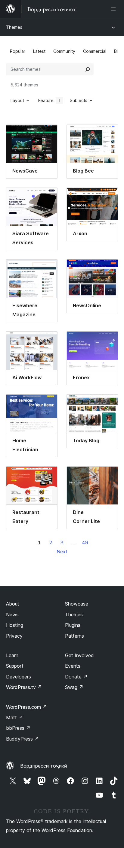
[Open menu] (114, 9)
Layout (17, 100)
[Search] (88, 69)
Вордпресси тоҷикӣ (43, 766)
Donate (76, 677)
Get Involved (79, 655)
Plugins (72, 625)
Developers (18, 677)
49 (85, 543)
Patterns (74, 636)
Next (62, 552)
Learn (12, 655)
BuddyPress (22, 739)
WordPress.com (26, 707)
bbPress (18, 728)
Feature (49, 100)
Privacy (14, 636)
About (12, 604)
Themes (14, 27)
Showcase (76, 604)
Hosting (14, 625)
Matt (14, 717)
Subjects (78, 100)
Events (72, 666)
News (12, 615)
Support (14, 666)
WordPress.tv (24, 687)
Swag (74, 687)
